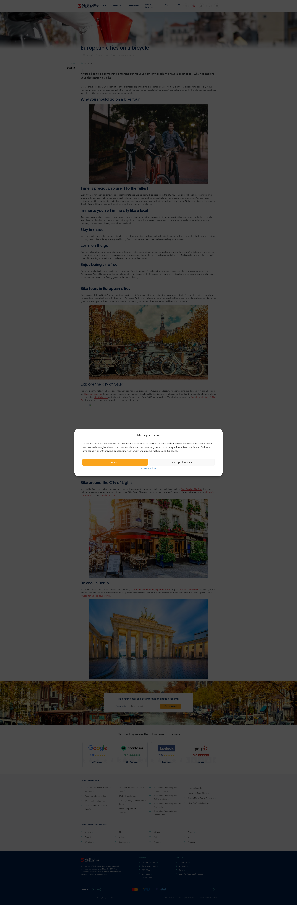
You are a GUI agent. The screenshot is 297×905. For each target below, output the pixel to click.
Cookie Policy (148, 468)
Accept (115, 462)
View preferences (182, 462)
